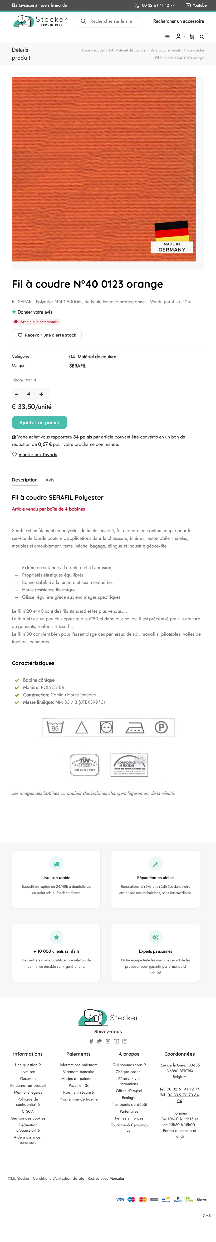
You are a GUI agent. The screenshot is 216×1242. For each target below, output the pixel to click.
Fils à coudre (194, 50)
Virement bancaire (78, 1072)
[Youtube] (116, 1041)
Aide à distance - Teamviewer (28, 1139)
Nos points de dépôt (129, 1104)
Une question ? (28, 1065)
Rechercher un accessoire (178, 21)
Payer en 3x (79, 1085)
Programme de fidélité (79, 1099)
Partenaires (129, 1111)
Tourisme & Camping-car (129, 1127)
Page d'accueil (93, 50)
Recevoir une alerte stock (50, 335)
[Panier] (192, 36)
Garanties (28, 1079)
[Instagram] (108, 1041)
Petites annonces (129, 1118)
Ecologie (129, 1098)
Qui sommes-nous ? (129, 1065)
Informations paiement (78, 1065)
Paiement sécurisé (78, 1092)
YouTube (200, 5)
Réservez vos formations (129, 1081)
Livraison (28, 1072)
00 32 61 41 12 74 (158, 5)
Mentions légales (28, 1092)
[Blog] (125, 1041)
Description (25, 480)
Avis (50, 480)
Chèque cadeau (129, 1072)
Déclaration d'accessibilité (28, 1127)
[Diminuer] (16, 394)
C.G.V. (28, 1111)
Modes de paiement (78, 1079)
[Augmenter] (41, 394)
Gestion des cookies (28, 1118)
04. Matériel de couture (127, 50)
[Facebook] (91, 1041)
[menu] (167, 36)
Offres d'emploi (129, 1091)
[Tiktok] (99, 1041)
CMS (207, 1215)
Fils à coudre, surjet (164, 50)
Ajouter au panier (39, 422)
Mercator (117, 1178)
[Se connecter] (180, 36)
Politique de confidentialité (28, 1101)
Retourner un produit (28, 1085)
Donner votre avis (35, 312)
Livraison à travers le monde (43, 5)
